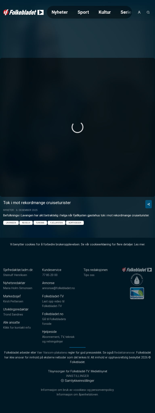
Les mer (139, 244)
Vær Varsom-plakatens (52, 352)
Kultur (105, 12)
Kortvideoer (75, 223)
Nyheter (60, 12)
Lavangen (11, 223)
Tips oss (89, 275)
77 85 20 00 (50, 275)
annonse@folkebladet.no (58, 288)
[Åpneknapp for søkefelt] (148, 12)
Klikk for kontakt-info (17, 327)
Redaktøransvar (124, 352)
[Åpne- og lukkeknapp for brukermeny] (139, 12)
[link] (23, 12)
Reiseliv (26, 223)
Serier (126, 12)
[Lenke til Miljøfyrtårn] (137, 293)
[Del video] (148, 204)
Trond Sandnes (13, 314)
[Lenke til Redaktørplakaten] (137, 279)
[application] (77, 127)
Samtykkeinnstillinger (79, 381)
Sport (83, 12)
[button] (77, 127)
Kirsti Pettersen (13, 301)
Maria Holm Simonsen (17, 288)
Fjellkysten (56, 223)
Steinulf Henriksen (15, 275)
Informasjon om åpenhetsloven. (77, 394)
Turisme (40, 223)
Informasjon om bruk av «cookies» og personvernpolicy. (77, 390)
